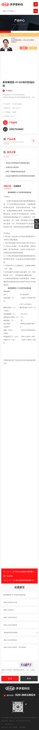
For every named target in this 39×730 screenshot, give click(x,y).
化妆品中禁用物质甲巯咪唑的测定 (18, 163)
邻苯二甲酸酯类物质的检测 (15, 171)
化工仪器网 (13, 727)
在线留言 (17, 186)
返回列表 (10, 576)
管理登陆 (22, 727)
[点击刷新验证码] (26, 665)
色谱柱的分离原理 (12, 167)
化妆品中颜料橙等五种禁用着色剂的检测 (20, 176)
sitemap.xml (9, 724)
